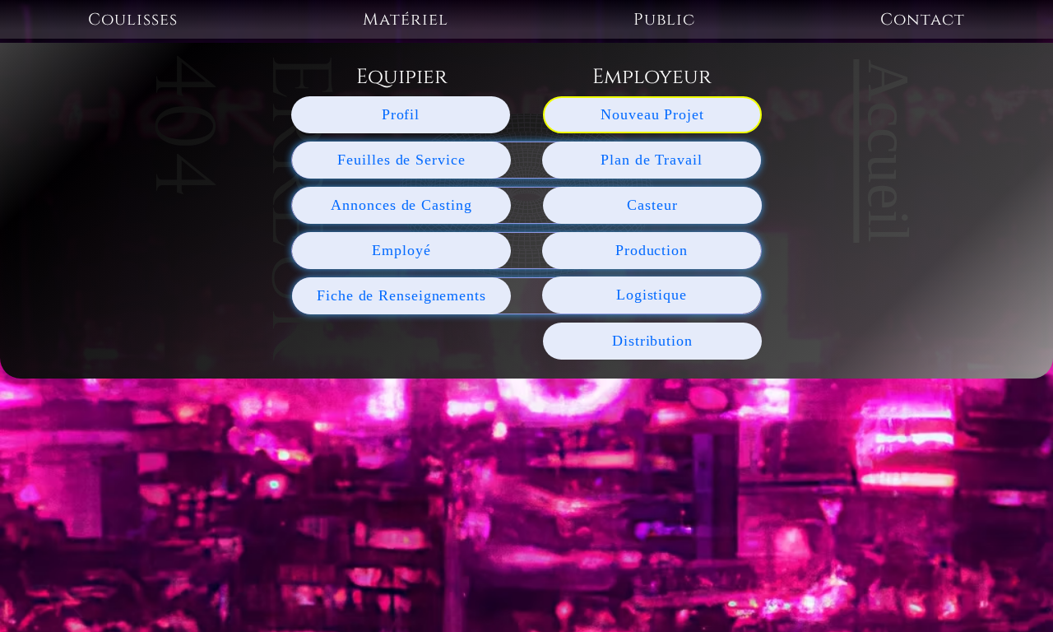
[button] (133, 19)
